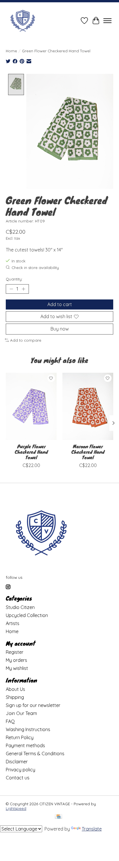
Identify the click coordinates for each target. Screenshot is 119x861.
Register (14, 652)
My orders (16, 660)
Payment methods (25, 745)
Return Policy (20, 737)
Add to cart (59, 304)
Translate (92, 829)
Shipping (15, 697)
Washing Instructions (28, 729)
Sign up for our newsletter (33, 705)
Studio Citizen (20, 607)
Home (11, 51)
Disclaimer (17, 761)
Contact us (17, 778)
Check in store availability (35, 267)
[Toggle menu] (107, 20)
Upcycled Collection (27, 615)
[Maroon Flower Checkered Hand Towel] (87, 406)
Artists (12, 623)
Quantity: (14, 279)
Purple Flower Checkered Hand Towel (31, 452)
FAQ (10, 721)
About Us (15, 689)
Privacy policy (20, 769)
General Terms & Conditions (35, 753)
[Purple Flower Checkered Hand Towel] (31, 406)
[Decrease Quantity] (11, 289)
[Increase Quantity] (23, 289)
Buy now (60, 329)
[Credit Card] (58, 817)
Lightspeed (16, 808)
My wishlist (17, 668)
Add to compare (25, 340)
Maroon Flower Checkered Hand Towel (88, 452)
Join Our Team (21, 713)
